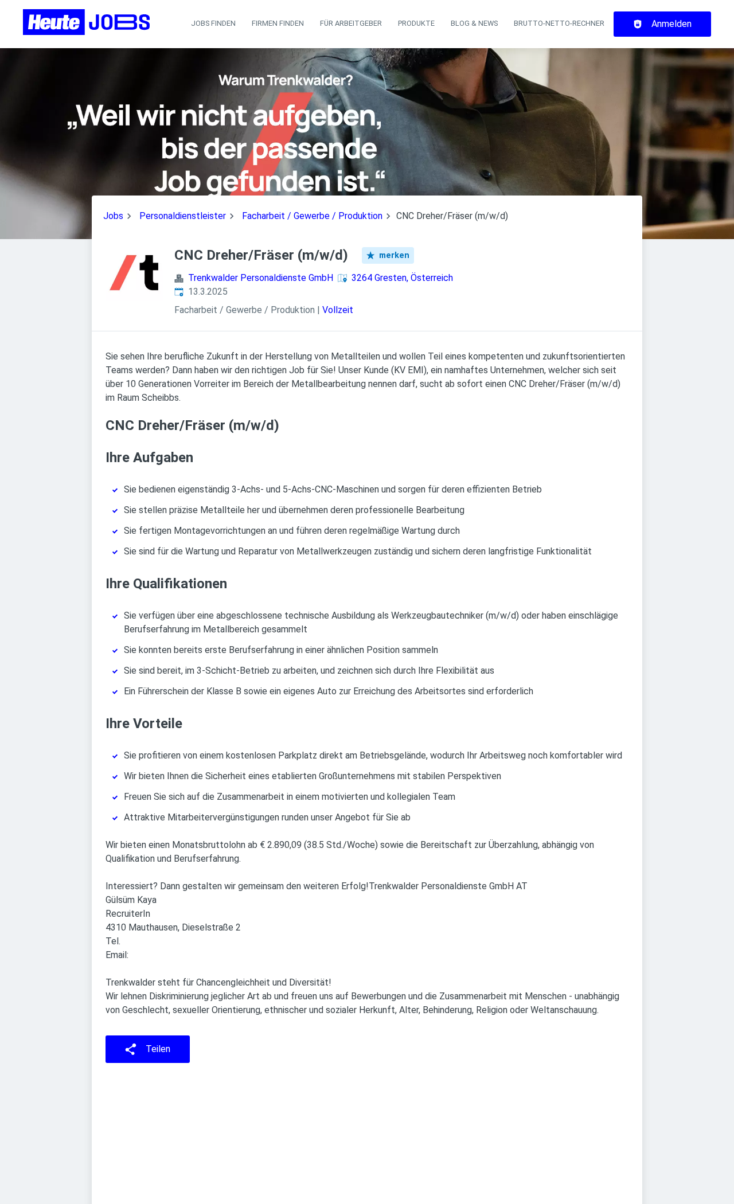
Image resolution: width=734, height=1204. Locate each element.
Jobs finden (213, 23)
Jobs (113, 215)
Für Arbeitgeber (351, 23)
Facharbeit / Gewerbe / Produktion (312, 215)
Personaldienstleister (182, 215)
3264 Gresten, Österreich (402, 277)
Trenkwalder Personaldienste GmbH (260, 277)
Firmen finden (278, 23)
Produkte (416, 23)
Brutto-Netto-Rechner (559, 23)
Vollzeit (337, 309)
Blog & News (474, 23)
